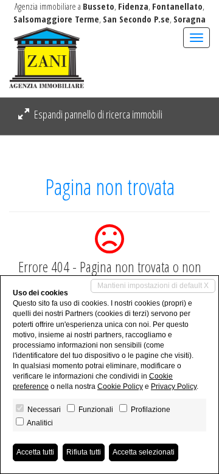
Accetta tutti (35, 452)
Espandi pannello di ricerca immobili (97, 114)
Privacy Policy (173, 386)
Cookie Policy (120, 386)
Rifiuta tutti (83, 452)
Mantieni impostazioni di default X (153, 285)
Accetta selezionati (144, 452)
